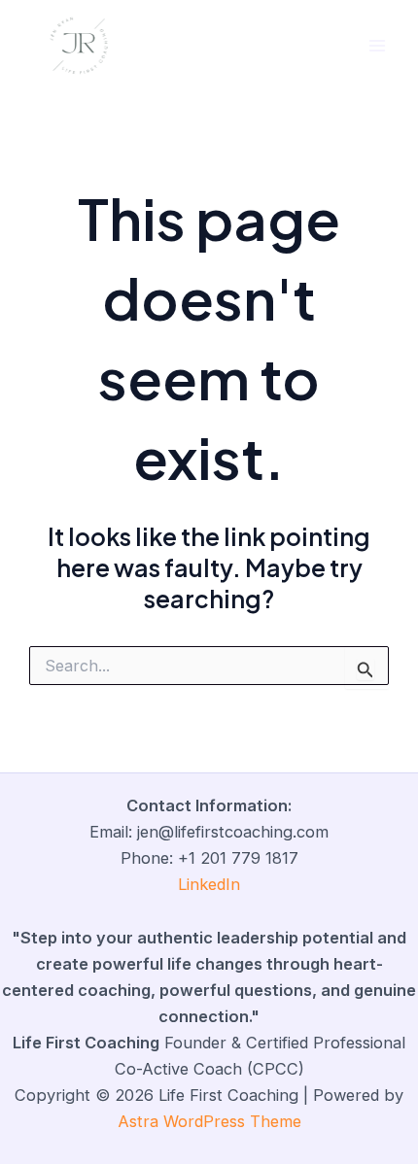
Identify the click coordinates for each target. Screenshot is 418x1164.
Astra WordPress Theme (209, 1121)
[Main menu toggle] (377, 46)
